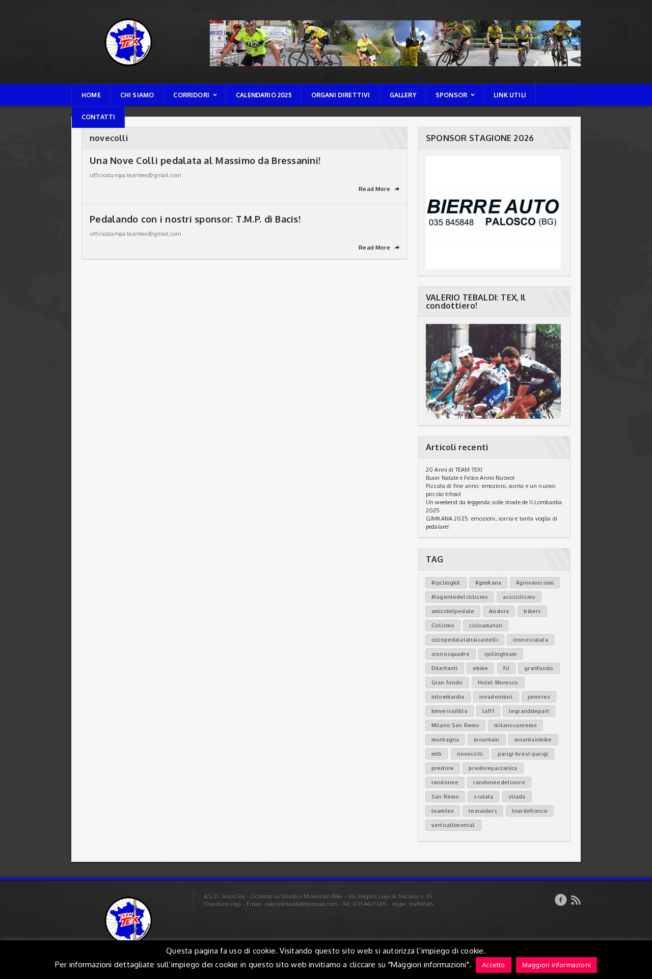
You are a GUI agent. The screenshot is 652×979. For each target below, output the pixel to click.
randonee (444, 782)
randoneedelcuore (499, 782)
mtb (436, 754)
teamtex (442, 811)
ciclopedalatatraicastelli (464, 640)
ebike (480, 668)
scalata (483, 797)
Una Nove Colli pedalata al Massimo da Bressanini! (205, 160)
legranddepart (529, 711)
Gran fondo (447, 682)
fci (506, 668)
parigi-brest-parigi (523, 754)
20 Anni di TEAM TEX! (454, 469)
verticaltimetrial (453, 825)
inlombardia (448, 697)
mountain (486, 740)
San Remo (445, 797)
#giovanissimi (535, 583)
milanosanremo (515, 725)
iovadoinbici (496, 697)
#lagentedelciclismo (459, 597)
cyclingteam (500, 654)
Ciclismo (442, 625)
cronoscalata (530, 640)
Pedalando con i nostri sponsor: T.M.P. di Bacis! (195, 219)
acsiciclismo (519, 597)
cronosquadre (450, 654)
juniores (539, 697)
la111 (488, 711)
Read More (379, 189)
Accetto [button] (493, 965)
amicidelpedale (452, 611)
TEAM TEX (85, 18)
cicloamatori (485, 625)
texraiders (483, 811)
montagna (445, 740)
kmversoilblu (449, 711)
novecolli (470, 754)
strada (517, 797)
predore (442, 768)
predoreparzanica (493, 768)
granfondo (538, 668)
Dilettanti (444, 668)
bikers (532, 611)
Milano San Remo (455, 725)
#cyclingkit (445, 583)
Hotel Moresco (498, 682)
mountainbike (533, 740)
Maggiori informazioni (556, 965)
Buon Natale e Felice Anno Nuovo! (470, 477)
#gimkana (488, 583)
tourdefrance (530, 811)
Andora (499, 611)
